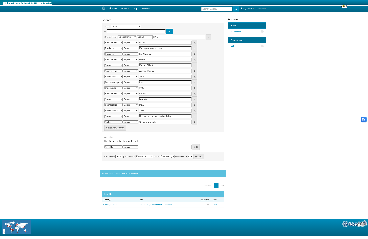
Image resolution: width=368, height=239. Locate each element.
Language (260, 8)
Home (114, 8)
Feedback (146, 8)
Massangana (236, 31)
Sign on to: (248, 8)
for (105, 31)
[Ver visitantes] (16, 227)
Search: (107, 27)
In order (157, 157)
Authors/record (181, 157)
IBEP (232, 46)
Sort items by (130, 157)
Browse (124, 8)
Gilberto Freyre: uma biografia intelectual (156, 205)
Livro (215, 205)
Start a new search (115, 127)
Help (135, 8)
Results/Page (109, 157)
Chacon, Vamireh (110, 205)
